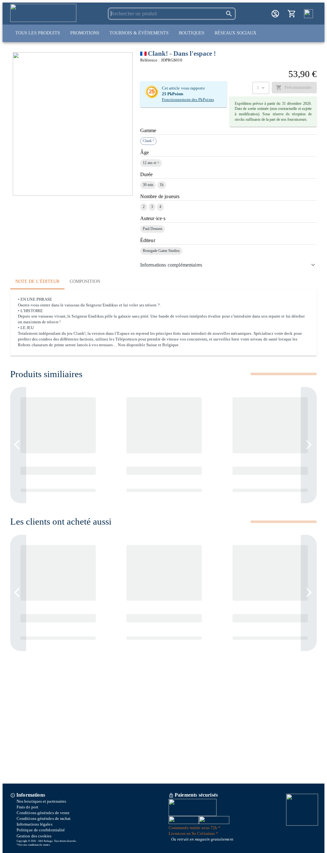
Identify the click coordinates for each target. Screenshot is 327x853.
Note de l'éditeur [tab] (37, 281)
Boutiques (191, 33)
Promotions (84, 33)
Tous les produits (37, 33)
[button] (228, 265)
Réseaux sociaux (235, 33)
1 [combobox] (258, 87)
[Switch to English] (308, 13)
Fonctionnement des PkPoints (188, 99)
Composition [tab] (85, 281)
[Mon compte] (275, 13)
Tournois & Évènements (139, 33)
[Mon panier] (292, 13)
